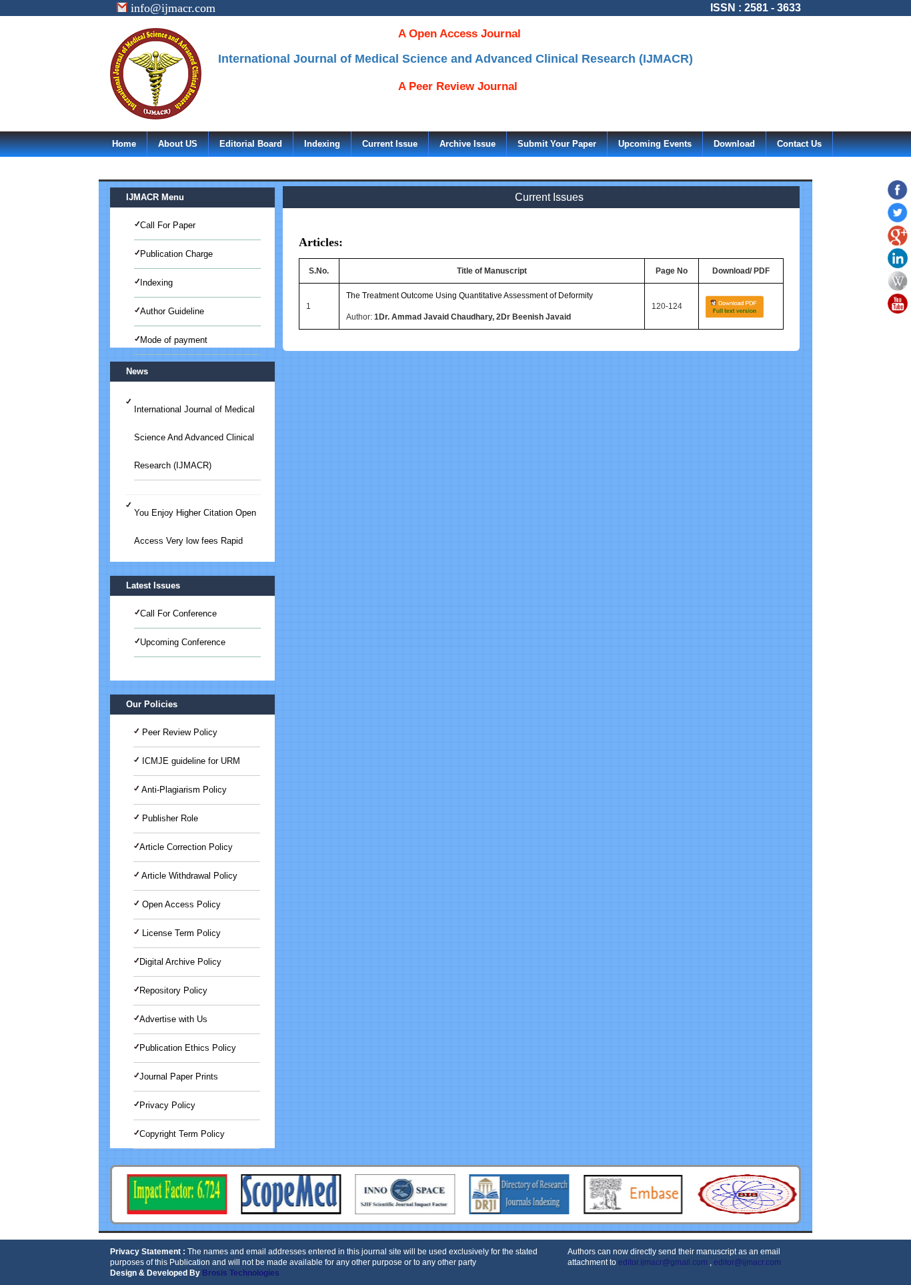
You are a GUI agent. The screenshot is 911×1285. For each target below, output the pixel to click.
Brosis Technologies (240, 1273)
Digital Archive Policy (180, 962)
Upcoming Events (655, 144)
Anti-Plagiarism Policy (183, 790)
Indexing (322, 144)
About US (177, 144)
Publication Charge (176, 254)
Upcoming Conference (182, 642)
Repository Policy (173, 990)
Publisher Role (168, 818)
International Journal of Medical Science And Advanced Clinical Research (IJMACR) (194, 437)
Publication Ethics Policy (187, 1048)
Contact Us (799, 144)
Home (124, 144)
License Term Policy (180, 933)
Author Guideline (172, 311)
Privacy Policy (167, 1105)
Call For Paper (167, 225)
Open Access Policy (180, 904)
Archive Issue (467, 144)
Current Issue (389, 144)
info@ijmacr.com (171, 8)
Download (734, 144)
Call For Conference (178, 613)
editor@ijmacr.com (747, 1262)
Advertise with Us (173, 1019)
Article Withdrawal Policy (188, 876)
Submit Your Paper (557, 144)
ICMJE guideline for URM (189, 761)
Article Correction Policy (186, 847)
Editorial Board (250, 144)
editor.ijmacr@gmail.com (663, 1262)
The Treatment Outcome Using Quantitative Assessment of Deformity (469, 295)
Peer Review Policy (178, 732)
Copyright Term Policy (182, 1134)
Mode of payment (173, 340)
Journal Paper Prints (178, 1077)
